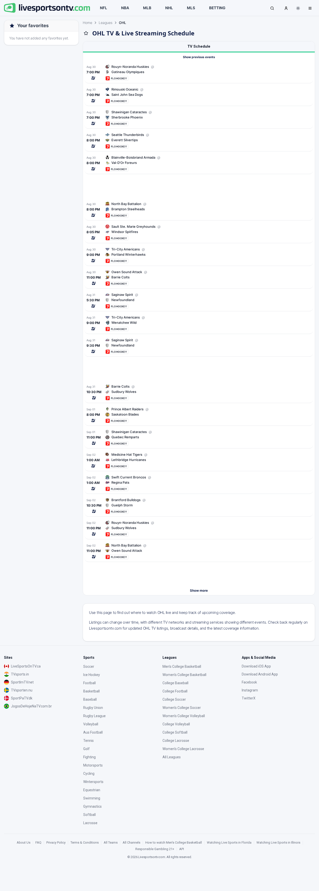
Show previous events (199, 57)
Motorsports (93, 765)
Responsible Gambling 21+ (154, 849)
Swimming (91, 798)
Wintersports (93, 782)
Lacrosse (90, 823)
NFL (103, 7)
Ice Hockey (91, 675)
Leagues (105, 22)
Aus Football (93, 732)
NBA (125, 7)
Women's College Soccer (181, 708)
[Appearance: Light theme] (298, 8)
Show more (199, 590)
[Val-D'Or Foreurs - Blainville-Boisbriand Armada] (198, 163)
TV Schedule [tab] (198, 46)
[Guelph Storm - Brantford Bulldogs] (198, 505)
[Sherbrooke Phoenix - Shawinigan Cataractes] (198, 117)
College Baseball (175, 683)
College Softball (174, 732)
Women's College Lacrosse (183, 749)
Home (87, 22)
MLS (191, 7)
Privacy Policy (56, 842)
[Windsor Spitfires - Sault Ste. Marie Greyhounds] (198, 232)
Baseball (90, 699)
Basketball (91, 691)
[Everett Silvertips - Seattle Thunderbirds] (198, 140)
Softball (89, 815)
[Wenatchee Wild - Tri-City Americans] (198, 323)
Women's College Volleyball (183, 716)
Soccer (88, 666)
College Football (174, 691)
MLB (147, 7)
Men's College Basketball (181, 666)
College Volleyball (176, 724)
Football (89, 683)
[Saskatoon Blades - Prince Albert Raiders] (198, 415)
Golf (86, 749)
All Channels (131, 842)
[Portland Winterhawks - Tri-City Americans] (198, 255)
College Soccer (174, 699)
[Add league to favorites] (86, 33)
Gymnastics (92, 806)
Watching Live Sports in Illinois (278, 842)
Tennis (88, 741)
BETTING (217, 7)
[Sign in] (286, 8)
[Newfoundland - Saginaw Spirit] (198, 300)
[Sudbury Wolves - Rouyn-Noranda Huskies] (198, 528)
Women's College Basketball (184, 675)
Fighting (89, 757)
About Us (23, 842)
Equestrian (91, 790)
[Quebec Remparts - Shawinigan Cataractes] (198, 437)
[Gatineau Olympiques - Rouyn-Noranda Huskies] (198, 72)
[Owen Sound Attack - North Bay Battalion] (198, 551)
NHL (169, 7)
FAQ (38, 842)
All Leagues (171, 757)
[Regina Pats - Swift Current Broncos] (198, 483)
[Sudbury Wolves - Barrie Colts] (198, 392)
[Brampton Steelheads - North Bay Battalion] (198, 209)
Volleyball (90, 724)
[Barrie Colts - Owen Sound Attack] (198, 277)
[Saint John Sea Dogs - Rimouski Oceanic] (198, 95)
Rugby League (94, 716)
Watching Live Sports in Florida (229, 842)
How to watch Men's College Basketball (173, 842)
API (181, 849)
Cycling (88, 774)
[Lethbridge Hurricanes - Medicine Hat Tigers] (198, 460)
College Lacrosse (175, 741)
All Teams (111, 842)
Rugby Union (93, 708)
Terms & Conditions (85, 842)
